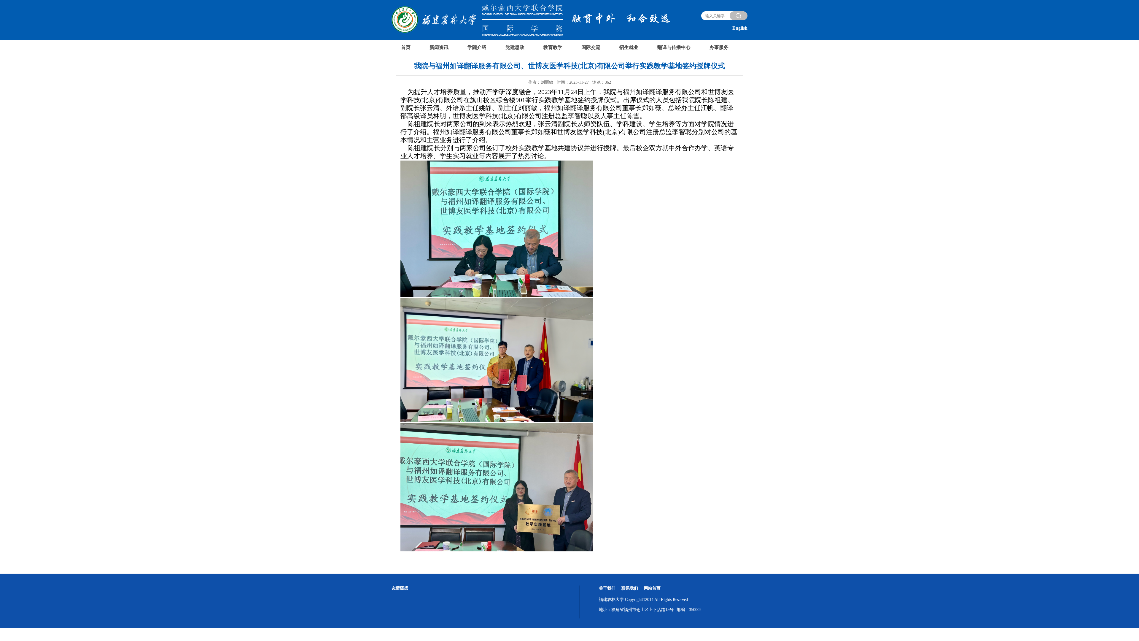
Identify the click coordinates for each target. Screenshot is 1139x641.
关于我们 (607, 588)
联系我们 (629, 588)
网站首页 (652, 588)
